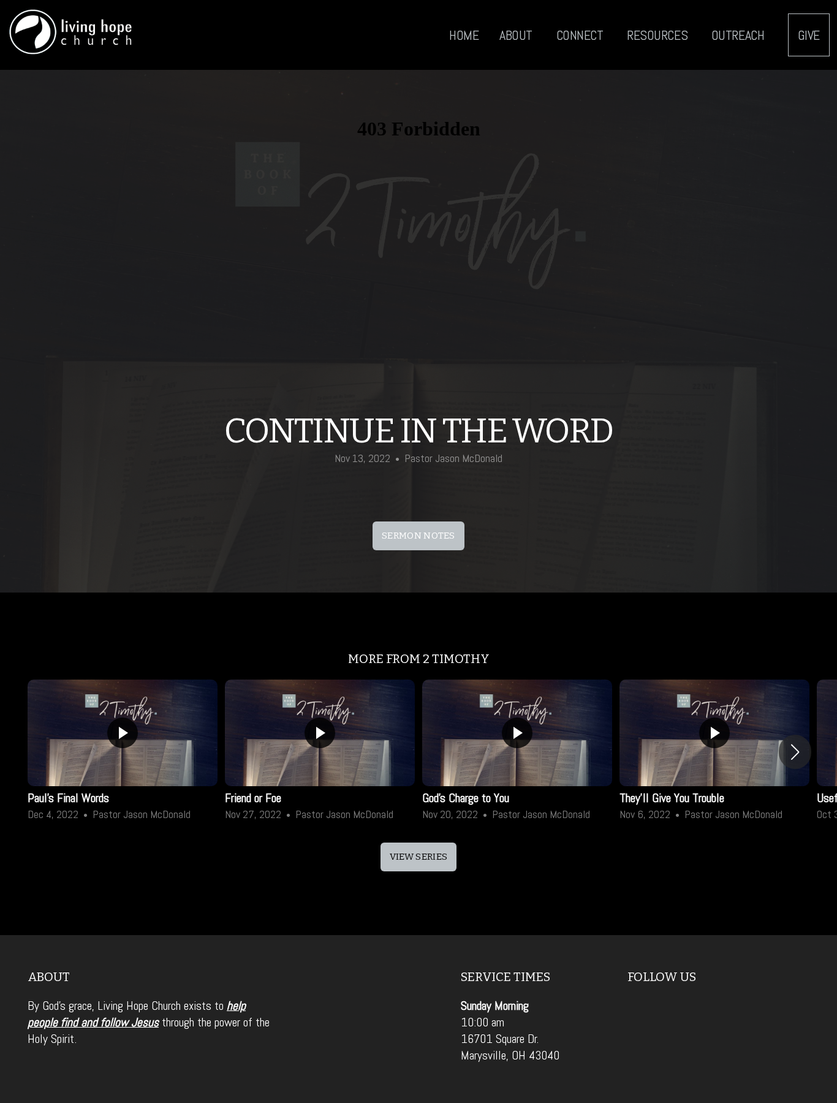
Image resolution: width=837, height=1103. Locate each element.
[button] (795, 751)
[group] (123, 752)
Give (809, 35)
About (517, 35)
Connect (581, 35)
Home (464, 35)
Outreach (739, 35)
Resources (659, 35)
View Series (418, 856)
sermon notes (418, 535)
